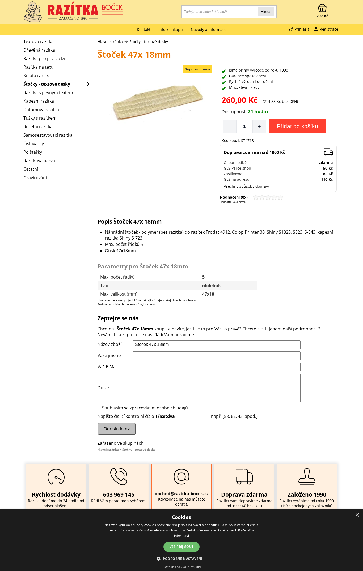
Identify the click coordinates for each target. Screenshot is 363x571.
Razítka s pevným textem (48, 92)
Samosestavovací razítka (48, 135)
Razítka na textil (39, 67)
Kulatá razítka (37, 75)
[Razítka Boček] (32, 12)
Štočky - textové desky (148, 41)
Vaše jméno (109, 355)
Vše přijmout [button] (182, 546)
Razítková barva (39, 160)
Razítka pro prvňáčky (44, 58)
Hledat (266, 12)
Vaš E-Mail (108, 367)
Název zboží (109, 344)
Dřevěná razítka (39, 50)
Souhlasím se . (145, 408)
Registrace (329, 29)
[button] (181, 558)
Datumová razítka (41, 109)
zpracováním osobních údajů (159, 408)
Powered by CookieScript (181, 567)
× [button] (357, 515)
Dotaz (103, 388)
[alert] (181, 540)
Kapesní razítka (38, 101)
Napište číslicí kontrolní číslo (126, 416)
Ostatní (30, 169)
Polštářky (32, 152)
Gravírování (35, 177)
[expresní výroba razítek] (86, 10)
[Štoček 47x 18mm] (156, 101)
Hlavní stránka (110, 41)
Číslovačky (33, 143)
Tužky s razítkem (40, 118)
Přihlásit (301, 29)
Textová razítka (38, 41)
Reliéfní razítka (38, 126)
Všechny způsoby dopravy (247, 186)
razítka (175, 232)
